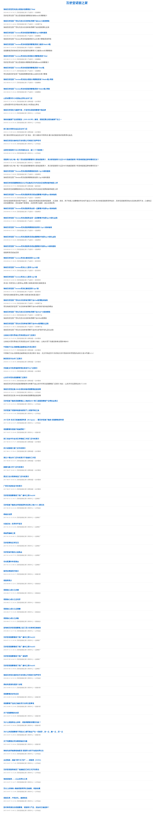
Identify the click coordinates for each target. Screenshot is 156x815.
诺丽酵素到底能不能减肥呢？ (15, 429)
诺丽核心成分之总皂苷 (12, 599)
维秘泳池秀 (8, 514)
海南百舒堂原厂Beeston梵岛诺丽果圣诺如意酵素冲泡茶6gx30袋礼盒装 (30, 237)
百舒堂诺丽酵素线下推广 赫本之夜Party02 (19, 637)
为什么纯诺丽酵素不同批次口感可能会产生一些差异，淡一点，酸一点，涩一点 (33, 732)
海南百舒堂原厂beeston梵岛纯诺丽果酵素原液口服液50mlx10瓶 (27, 44)
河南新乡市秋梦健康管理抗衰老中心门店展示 (20, 368)
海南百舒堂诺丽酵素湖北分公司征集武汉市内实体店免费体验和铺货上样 (31, 183)
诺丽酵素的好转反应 (11, 694)
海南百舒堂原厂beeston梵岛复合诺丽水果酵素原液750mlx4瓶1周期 (28, 79)
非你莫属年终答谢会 (11, 561)
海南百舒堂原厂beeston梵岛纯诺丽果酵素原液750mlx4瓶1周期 (27, 89)
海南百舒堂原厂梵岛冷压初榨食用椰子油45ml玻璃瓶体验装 (26, 300)
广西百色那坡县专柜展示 (13, 486)
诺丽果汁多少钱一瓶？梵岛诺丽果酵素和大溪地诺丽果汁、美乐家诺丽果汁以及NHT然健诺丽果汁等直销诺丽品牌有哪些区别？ (51, 159)
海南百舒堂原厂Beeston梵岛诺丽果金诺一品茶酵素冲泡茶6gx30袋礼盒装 (31, 218)
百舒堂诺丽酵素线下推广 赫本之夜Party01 (19, 665)
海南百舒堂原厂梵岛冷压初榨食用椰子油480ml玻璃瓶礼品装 (26, 323)
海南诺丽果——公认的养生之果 (15, 779)
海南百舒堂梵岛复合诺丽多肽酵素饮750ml (19, 9)
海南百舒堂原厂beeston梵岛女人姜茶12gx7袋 (20, 277)
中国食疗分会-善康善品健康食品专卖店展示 (20, 347)
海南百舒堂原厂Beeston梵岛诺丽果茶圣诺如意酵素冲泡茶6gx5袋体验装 (30, 194)
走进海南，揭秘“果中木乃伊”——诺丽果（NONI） (23, 760)
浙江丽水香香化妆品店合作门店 (15, 129)
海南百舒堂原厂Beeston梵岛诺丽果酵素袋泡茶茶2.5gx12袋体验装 (28, 227)
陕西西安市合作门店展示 (13, 358)
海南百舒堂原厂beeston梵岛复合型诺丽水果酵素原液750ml (25, 56)
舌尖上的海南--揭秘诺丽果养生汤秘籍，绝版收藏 (22, 788)
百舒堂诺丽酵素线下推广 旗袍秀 (16, 656)
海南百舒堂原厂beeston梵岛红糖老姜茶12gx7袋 (21, 288)
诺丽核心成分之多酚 (11, 618)
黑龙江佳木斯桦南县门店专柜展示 (16, 476)
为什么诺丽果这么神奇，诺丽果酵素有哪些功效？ (22, 722)
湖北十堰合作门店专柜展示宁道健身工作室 (20, 457)
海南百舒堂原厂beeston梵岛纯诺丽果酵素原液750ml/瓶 (24, 68)
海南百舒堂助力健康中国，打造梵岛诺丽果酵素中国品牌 (25, 110)
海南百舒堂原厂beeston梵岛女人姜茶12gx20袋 (21, 267)
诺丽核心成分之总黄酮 (12, 609)
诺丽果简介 (8, 580)
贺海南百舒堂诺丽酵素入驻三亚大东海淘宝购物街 (22, 628)
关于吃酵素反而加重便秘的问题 (15, 741)
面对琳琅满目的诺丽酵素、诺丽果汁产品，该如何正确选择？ (26, 807)
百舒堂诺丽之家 (77, 3)
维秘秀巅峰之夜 (9, 533)
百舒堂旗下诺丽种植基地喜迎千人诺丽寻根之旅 (21, 410)
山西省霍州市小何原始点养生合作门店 (18, 98)
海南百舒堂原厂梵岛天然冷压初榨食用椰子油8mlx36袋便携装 (26, 21)
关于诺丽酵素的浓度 (11, 713)
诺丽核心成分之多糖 (11, 590)
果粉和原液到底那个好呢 (13, 684)
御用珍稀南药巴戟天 (11, 571)
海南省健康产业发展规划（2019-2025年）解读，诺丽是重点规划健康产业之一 (33, 119)
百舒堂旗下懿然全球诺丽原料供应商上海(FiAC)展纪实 (24, 505)
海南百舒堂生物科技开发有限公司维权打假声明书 (22, 140)
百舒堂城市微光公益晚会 (13, 552)
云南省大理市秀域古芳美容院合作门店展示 (20, 335)
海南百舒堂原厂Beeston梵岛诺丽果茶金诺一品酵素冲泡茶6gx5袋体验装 (30, 208)
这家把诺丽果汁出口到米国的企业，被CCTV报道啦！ (24, 150)
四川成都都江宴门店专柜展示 (15, 448)
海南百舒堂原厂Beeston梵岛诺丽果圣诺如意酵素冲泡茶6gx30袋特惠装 (30, 246)
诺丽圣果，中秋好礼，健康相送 (15, 798)
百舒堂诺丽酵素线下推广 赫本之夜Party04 (19, 495)
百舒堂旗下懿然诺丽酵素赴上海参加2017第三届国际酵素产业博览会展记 (31, 401)
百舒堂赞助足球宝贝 (11, 543)
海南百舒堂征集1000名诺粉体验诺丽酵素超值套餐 (22, 389)
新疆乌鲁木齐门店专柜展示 (14, 467)
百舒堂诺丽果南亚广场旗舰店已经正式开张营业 (21, 769)
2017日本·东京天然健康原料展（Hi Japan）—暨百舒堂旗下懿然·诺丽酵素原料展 (34, 420)
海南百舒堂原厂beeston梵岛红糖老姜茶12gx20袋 (21, 258)
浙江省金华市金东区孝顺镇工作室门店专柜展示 (21, 439)
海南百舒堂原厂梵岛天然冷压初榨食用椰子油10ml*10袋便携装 (27, 312)
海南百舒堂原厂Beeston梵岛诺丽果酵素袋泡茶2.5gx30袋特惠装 (27, 171)
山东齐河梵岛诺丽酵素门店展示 (15, 377)
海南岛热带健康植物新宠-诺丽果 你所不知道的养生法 (24, 750)
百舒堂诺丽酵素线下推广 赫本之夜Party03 (19, 647)
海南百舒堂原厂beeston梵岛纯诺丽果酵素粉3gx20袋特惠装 (25, 33)
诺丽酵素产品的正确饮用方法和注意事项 (19, 703)
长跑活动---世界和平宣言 (13, 524)
